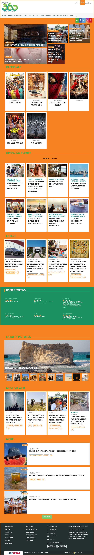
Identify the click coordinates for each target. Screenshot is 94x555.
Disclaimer (29, 540)
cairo (29, 425)
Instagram (53, 536)
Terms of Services (31, 535)
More (71, 15)
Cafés (25, 15)
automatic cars (10, 272)
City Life (65, 15)
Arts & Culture (57, 15)
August (46, 455)
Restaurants (18, 15)
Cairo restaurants (33, 274)
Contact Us (8, 532)
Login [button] (77, 20)
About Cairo (8, 543)
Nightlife (31, 15)
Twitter (52, 533)
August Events (54, 428)
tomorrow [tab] (46, 158)
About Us (7, 529)
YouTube (52, 539)
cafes (39, 479)
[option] (47, 356)
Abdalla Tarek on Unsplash (19, 370)
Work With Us (30, 532)
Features (7, 540)
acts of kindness (54, 272)
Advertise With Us (31, 529)
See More (47, 516)
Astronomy (10, 425)
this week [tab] (54, 158)
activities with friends (36, 455)
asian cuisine (75, 427)
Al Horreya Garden (55, 425)
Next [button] (88, 356)
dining (42, 274)
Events (10, 15)
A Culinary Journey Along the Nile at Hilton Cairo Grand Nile (53, 499)
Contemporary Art (76, 277)
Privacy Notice (31, 537)
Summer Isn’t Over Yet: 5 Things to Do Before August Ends (52, 451)
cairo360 (35, 425)
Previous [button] (6, 356)
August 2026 (18, 425)
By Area (4, 15)
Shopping (48, 15)
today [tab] (38, 158)
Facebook (53, 529)
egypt (62, 272)
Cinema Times (40, 15)
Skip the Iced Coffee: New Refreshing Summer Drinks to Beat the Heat (57, 475)
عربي (82, 2)
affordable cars (10, 269)
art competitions (76, 274)
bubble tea (32, 479)
